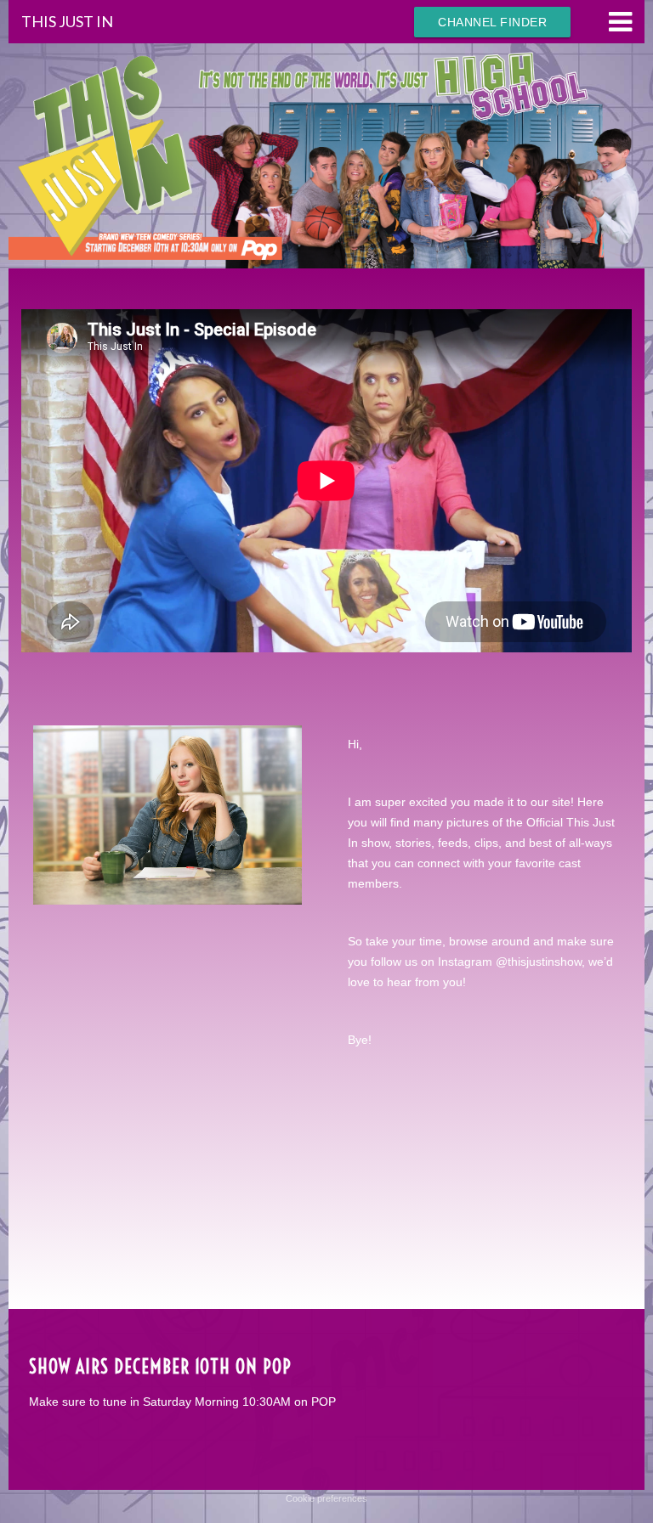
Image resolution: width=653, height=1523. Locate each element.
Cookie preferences (326, 1498)
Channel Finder (492, 22)
